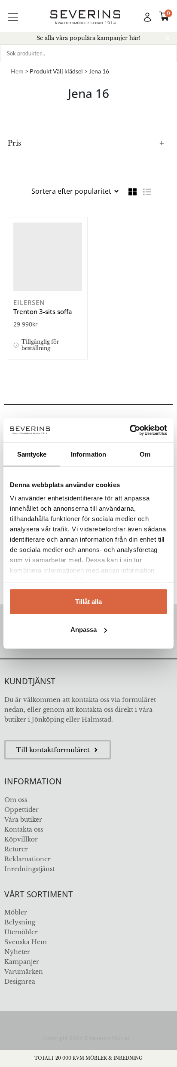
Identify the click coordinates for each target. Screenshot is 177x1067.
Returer (16, 849)
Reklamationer (27, 859)
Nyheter (17, 952)
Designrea (19, 981)
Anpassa (83, 629)
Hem (17, 71)
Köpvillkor (21, 839)
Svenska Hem (25, 942)
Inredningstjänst (29, 869)
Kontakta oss (23, 829)
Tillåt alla (88, 601)
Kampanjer (21, 962)
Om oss (15, 800)
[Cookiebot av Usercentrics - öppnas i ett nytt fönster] (129, 430)
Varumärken (23, 972)
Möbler (15, 912)
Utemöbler (21, 932)
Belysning (19, 922)
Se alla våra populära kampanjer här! (88, 38)
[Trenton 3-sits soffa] (47, 257)
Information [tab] (88, 453)
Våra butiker (23, 819)
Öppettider (21, 810)
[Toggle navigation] (12, 17)
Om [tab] (145, 453)
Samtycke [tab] (32, 453)
